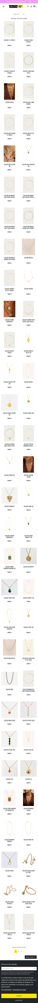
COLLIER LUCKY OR (28, 627)
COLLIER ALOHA (9, 102)
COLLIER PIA (28, 779)
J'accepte (19, 996)
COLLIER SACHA (9, 871)
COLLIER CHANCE (28, 289)
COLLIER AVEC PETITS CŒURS (28, 134)
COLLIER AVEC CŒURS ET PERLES (9, 134)
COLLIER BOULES (28, 258)
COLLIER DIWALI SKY (28, 413)
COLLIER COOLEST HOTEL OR (28, 352)
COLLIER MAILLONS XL (9, 658)
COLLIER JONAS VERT (9, 598)
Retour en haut (31, 957)
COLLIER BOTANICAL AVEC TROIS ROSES (9, 227)
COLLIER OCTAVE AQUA (28, 720)
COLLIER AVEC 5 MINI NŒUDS (28, 103)
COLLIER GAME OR (28, 506)
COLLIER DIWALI (28, 382)
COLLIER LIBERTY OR (28, 598)
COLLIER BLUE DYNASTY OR (28, 165)
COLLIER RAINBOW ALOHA (28, 809)
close (30, 1)
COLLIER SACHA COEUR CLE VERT (28, 871)
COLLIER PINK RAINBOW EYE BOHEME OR (9, 809)
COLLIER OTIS (9, 779)
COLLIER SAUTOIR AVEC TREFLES (9, 934)
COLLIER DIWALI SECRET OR (9, 414)
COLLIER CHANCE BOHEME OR (9, 321)
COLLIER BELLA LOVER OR (9, 165)
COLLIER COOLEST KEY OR (9, 383)
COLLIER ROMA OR (28, 840)
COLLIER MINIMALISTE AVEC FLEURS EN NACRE (28, 690)
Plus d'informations (6, 990)
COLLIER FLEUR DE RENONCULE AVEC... (28, 445)
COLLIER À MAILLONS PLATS (28, 72)
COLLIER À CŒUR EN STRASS (9, 72)
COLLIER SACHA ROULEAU (9, 903)
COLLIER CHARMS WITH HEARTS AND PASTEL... (28, 321)
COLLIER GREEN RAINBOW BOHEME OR (9, 568)
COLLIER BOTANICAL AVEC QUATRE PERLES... (28, 196)
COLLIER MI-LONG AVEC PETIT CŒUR (28, 659)
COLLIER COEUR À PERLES (9, 352)
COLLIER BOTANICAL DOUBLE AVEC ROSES (9, 258)
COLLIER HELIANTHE (28, 567)
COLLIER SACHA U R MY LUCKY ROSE (28, 903)
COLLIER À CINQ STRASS (28, 41)
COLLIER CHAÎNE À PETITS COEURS (9, 290)
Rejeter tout (19, 1000)
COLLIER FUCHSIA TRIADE (28, 476)
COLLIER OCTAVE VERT (9, 750)
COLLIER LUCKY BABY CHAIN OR (9, 628)
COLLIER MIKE (9, 689)
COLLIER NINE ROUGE (9, 720)
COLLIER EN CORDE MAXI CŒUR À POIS (9, 445)
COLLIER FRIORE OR (9, 475)
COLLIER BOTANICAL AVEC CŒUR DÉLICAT (9, 196)
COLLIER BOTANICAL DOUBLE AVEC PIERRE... (28, 227)
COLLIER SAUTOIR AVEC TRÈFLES (28, 934)
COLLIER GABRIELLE (10, 506)
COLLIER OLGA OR (28, 750)
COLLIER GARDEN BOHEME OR (9, 536)
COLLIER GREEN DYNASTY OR (28, 536)
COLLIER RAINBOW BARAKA (9, 840)
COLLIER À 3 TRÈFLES (9, 40)
